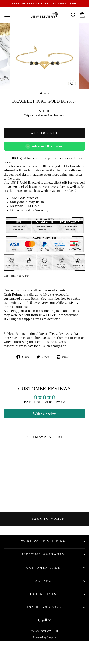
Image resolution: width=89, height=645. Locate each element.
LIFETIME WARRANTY (43, 554)
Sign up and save (43, 607)
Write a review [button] (44, 413)
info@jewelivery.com (39, 302)
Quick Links (43, 594)
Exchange (43, 580)
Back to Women (47, 518)
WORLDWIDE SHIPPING (43, 541)
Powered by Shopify (44, 637)
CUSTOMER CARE (43, 567)
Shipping (29, 115)
